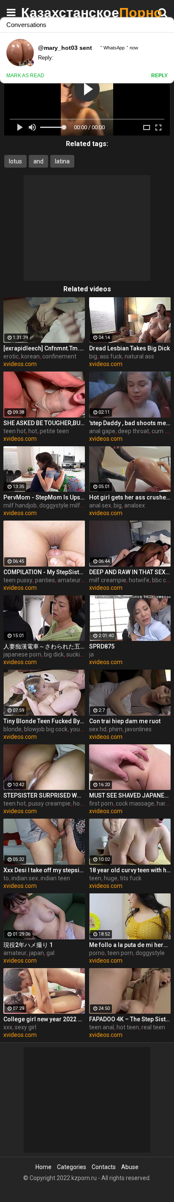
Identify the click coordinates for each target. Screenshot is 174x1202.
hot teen (128, 1027)
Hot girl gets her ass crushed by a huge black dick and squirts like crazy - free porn (130, 497)
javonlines (138, 729)
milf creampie (107, 580)
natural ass (139, 356)
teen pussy (18, 580)
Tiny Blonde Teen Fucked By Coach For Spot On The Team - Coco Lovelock (44, 721)
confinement (59, 356)
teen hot (14, 431)
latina (62, 161)
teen (95, 878)
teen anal (101, 1027)
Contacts (104, 1167)
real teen (153, 1027)
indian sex (24, 878)
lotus (15, 161)
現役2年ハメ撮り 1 (28, 945)
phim (115, 729)
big (93, 356)
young (78, 729)
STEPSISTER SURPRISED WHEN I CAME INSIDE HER (44, 795)
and (38, 161)
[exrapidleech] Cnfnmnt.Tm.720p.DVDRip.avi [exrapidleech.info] (44, 348)
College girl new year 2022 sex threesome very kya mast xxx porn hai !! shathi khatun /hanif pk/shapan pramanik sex (44, 1019)
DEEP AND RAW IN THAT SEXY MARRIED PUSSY (130, 572)
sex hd (97, 729)
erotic (11, 356)
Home (43, 1167)
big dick (54, 654)
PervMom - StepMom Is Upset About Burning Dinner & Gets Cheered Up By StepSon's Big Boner (44, 497)
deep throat (133, 431)
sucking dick (82, 654)
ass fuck (111, 356)
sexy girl (25, 1027)
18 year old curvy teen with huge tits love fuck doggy (130, 870)
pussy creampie (49, 803)
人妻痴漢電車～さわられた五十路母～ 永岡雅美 (44, 646)
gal (50, 953)
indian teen (55, 878)
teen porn (120, 953)
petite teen (54, 431)
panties (45, 580)
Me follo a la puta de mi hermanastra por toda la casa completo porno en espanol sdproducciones (130, 945)
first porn (101, 803)
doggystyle (150, 953)
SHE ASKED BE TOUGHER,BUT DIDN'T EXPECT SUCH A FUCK (44, 423)
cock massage (135, 803)
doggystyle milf (59, 505)
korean (30, 356)
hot (32, 431)
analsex (134, 505)
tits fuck (130, 878)
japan (36, 953)
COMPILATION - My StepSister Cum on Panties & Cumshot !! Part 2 (44, 572)
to (6, 878)
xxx (7, 1027)
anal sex (100, 505)
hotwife (139, 580)
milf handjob (20, 505)
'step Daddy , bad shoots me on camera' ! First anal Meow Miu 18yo (130, 423)
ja (91, 654)
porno (97, 953)
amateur (15, 953)
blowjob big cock (46, 729)
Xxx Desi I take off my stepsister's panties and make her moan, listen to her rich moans (44, 870)
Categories (71, 1167)
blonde (12, 729)
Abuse (130, 1167)
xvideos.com (20, 364)
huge (110, 878)
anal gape (102, 431)
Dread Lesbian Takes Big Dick (129, 348)
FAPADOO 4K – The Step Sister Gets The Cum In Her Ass (130, 1019)
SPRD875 (101, 646)
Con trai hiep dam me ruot (124, 721)
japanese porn (22, 654)
